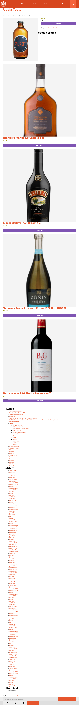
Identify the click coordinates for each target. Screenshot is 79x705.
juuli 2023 (11, 534)
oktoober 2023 (13, 528)
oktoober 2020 (13, 592)
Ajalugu (14, 437)
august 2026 (12, 470)
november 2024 (13, 505)
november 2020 (13, 590)
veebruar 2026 (13, 479)
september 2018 (13, 636)
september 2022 (13, 551)
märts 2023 (12, 541)
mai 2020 (11, 601)
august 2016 (12, 678)
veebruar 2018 (13, 648)
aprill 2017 (12, 664)
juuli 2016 (11, 680)
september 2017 (13, 657)
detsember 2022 (13, 546)
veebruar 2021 (13, 585)
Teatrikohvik (15, 442)
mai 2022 (11, 558)
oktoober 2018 (13, 634)
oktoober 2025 (13, 486)
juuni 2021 (12, 578)
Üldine (14, 435)
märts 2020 (12, 604)
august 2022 (12, 553)
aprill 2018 (12, 645)
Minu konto (12, 450)
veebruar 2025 (13, 500)
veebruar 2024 (13, 521)
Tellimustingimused (14, 448)
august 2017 (12, 659)
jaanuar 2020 (12, 608)
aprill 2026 (12, 475)
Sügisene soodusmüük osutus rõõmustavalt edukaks (23, 418)
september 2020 (13, 594)
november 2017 (13, 654)
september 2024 (13, 509)
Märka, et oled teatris (17, 425)
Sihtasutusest (13, 465)
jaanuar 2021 (12, 587)
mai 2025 (11, 495)
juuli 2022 (11, 555)
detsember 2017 (13, 652)
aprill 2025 (12, 497)
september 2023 (13, 530)
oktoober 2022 (13, 550)
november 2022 (13, 548)
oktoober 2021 (13, 571)
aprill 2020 (12, 603)
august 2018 (12, 638)
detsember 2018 (13, 631)
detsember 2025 (13, 482)
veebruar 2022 (13, 564)
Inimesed (54, 4)
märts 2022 (12, 562)
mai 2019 (11, 622)
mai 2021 (11, 580)
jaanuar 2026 (12, 481)
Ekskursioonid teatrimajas (19, 427)
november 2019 (13, 611)
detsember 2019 (13, 610)
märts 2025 (12, 498)
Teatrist (64, 4)
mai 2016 (11, 684)
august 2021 (12, 574)
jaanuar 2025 (12, 502)
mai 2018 (11, 643)
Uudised (44, 4)
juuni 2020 (12, 599)
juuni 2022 (12, 557)
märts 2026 (12, 477)
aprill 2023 (12, 539)
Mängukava (24, 4)
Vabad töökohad (16, 430)
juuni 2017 (12, 661)
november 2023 (13, 527)
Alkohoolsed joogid (12, 15)
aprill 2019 (12, 624)
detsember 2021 (13, 567)
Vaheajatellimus (13, 455)
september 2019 (13, 615)
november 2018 (13, 633)
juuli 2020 (11, 597)
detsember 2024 (13, 504)
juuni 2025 (12, 493)
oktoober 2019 (13, 613)
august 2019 (12, 617)
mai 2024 (11, 516)
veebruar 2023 (13, 543)
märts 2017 (12, 666)
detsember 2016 (13, 671)
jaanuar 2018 (12, 650)
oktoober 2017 (13, 656)
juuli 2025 (11, 491)
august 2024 (12, 511)
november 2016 (13, 673)
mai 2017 (11, 663)
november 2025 (13, 484)
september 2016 (13, 677)
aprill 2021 (12, 581)
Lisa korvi (58, 23)
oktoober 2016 (13, 675)
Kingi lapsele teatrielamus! (19, 432)
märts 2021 (12, 583)
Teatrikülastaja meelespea (16, 414)
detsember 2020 (13, 588)
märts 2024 (12, 520)
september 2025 (13, 488)
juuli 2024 (11, 513)
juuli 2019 (11, 618)
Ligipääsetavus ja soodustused (20, 428)
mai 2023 (11, 537)
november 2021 (13, 569)
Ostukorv (11, 451)
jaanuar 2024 (12, 523)
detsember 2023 (13, 525)
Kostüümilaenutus (17, 434)
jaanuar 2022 (12, 565)
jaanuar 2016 (12, 686)
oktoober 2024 (13, 507)
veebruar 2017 (13, 668)
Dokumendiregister (14, 421)
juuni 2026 (12, 472)
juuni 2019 (12, 620)
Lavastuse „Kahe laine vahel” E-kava (18, 412)
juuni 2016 (12, 682)
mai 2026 (11, 474)
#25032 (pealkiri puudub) (16, 411)
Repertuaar (15, 4)
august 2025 (12, 490)
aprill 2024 (12, 518)
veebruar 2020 (13, 606)
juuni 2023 (12, 535)
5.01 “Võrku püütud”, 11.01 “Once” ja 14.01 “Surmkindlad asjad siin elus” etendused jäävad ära (34, 420)
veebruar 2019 (13, 627)
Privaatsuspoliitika (14, 446)
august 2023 (12, 532)
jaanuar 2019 (12, 629)
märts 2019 (12, 626)
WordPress (18, 696)
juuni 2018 (12, 641)
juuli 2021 (11, 576)
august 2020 (12, 595)
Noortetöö (15, 439)
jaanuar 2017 (12, 670)
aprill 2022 (12, 560)
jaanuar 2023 (12, 544)
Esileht (4, 15)
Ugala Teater (13, 9)
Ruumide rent (15, 441)
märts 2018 (12, 647)
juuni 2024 (12, 514)
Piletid (34, 4)
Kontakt (14, 444)
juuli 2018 (11, 640)
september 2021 (13, 573)
